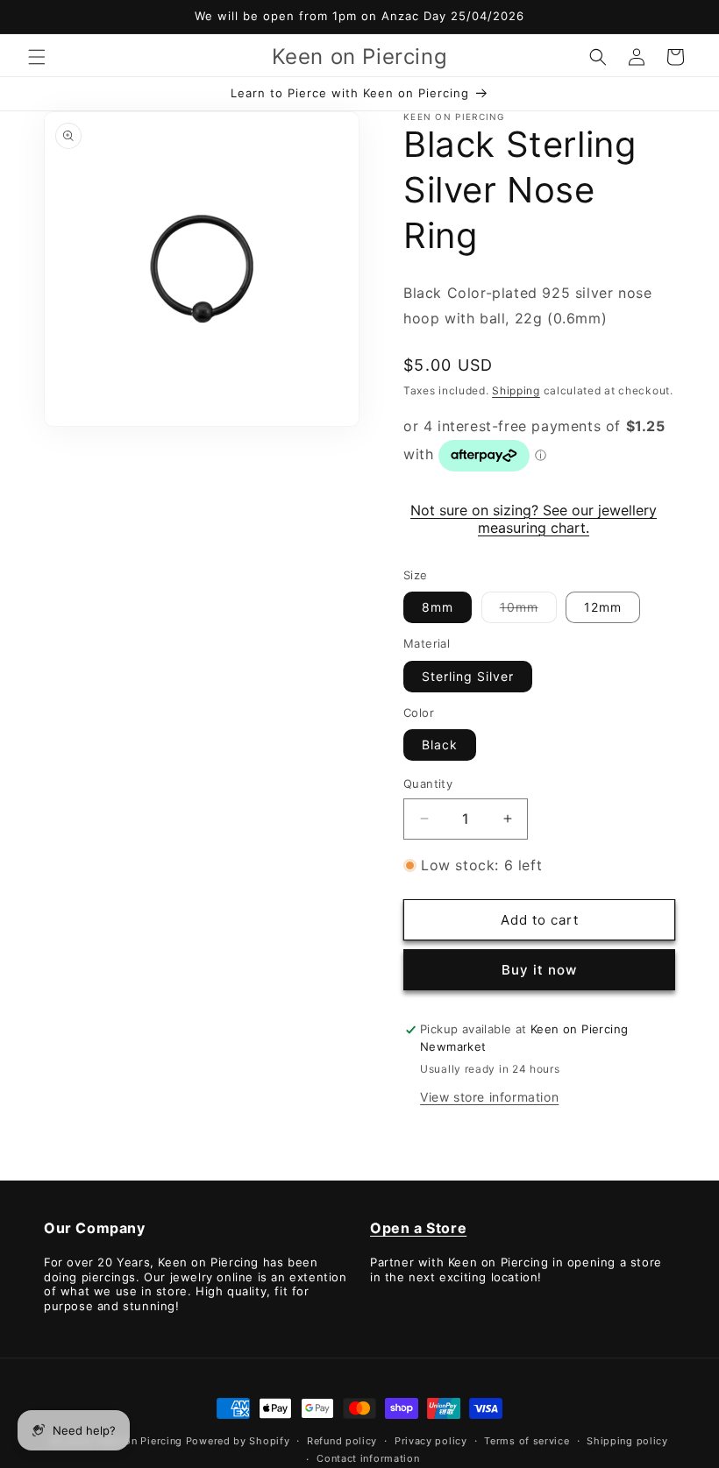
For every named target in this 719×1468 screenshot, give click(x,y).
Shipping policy (627, 1441)
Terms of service (526, 1441)
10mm (528, 611)
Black (440, 744)
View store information (489, 1096)
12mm (603, 606)
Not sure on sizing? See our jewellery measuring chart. (533, 518)
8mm (437, 606)
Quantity (427, 784)
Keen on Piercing (139, 1441)
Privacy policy (431, 1441)
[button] (37, 57)
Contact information (368, 1458)
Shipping (516, 390)
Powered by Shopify (238, 1441)
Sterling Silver (468, 676)
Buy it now (539, 969)
